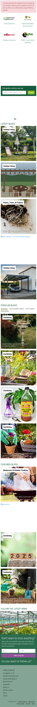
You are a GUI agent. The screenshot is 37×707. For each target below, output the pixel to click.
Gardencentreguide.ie (10, 679)
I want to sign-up (18, 655)
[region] (18, 107)
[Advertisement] (18, 64)
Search (31, 92)
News (5, 693)
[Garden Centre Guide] (18, 3)
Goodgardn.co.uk (8, 673)
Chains (5, 696)
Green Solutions (22, 701)
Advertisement (7, 682)
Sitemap (28, 703)
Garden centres (8, 690)
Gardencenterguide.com (10, 676)
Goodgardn (31, 701)
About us (6, 687)
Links (33, 703)
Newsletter (6, 684)
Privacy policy (20, 703)
